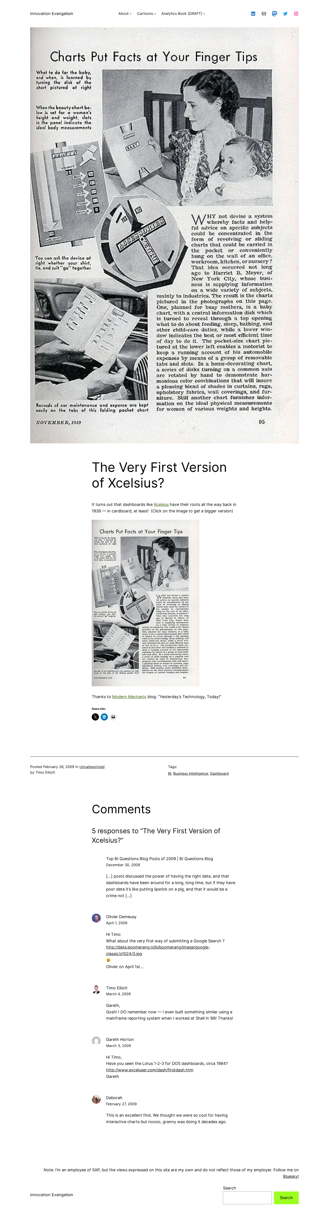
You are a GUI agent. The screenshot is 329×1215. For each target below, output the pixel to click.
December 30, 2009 (123, 865)
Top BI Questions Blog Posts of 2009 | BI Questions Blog (159, 858)
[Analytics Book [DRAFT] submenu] (204, 14)
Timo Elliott (117, 988)
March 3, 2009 (118, 1045)
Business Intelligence (190, 773)
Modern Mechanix (129, 696)
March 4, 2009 (118, 994)
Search (229, 1188)
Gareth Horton (120, 1039)
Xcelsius (161, 504)
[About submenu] (131, 14)
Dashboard (219, 773)
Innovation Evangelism (51, 13)
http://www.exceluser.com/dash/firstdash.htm (149, 1070)
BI (169, 773)
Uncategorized (92, 766)
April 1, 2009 (116, 923)
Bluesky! (291, 1176)
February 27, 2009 (121, 1104)
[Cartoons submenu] (155, 14)
